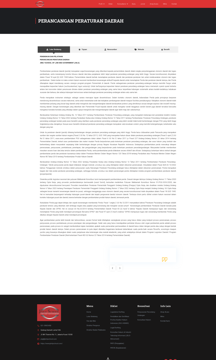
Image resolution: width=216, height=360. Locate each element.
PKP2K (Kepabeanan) (118, 348)
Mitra (165, 4)
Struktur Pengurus (93, 325)
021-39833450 (46, 326)
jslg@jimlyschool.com (49, 339)
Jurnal (143, 4)
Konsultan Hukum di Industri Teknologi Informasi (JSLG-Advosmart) (120, 335)
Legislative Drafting (117, 312)
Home (89, 312)
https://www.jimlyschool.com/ (52, 343)
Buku (134, 4)
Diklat (110, 4)
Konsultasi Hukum (144, 320)
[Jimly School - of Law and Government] (39, 4)
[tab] (54, 49)
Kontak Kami (165, 321)
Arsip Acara (154, 4)
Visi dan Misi (91, 321)
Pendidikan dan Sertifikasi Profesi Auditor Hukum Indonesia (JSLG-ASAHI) (119, 319)
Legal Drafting (115, 328)
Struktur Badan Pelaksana (96, 330)
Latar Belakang (92, 316)
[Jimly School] (49, 313)
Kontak (174, 4)
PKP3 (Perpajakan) (117, 343)
